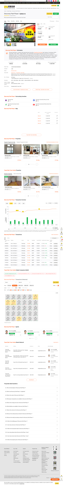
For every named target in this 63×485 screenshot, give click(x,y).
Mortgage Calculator (26, 458)
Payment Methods (25, 462)
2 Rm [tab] (41, 23)
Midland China (44, 455)
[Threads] (53, 447)
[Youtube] (56, 449)
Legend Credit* (44, 470)
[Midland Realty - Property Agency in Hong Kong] (9, 7)
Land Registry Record (35, 456)
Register (49, 2)
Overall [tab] (38, 23)
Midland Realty (44, 451)
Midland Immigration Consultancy (45, 460)
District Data (34, 460)
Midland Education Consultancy (44, 462)
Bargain (15, 456)
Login (46, 2)
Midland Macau (44, 456)
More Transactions (55, 234)
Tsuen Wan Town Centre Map (31, 134)
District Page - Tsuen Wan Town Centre (42, 89)
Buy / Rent (15, 452)
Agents (24, 452)
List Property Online (26, 451)
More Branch (56, 342)
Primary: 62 (13, 72)
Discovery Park (13, 70)
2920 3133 (32, 356)
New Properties (16, 451)
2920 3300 (32, 368)
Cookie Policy (22, 483)
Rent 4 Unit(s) (53, 44)
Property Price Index (35, 451)
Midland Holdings (6, 451)
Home (5, 11)
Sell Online (56, 479)
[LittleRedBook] (54, 457)
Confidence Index (35, 452)
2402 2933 (32, 374)
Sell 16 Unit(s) (42, 44)
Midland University (44, 469)
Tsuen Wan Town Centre (38, 52)
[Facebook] (53, 449)
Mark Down (15, 455)
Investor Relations (7, 452)
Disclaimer (47, 477)
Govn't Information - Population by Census (20, 89)
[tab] (9, 142)
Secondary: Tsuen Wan (20, 72)
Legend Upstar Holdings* (45, 452)
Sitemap (5, 455)
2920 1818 (32, 362)
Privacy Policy (52, 477)
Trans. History (49, 13)
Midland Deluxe (16, 458)
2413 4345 (32, 350)
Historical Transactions (35, 455)
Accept (57, 483)
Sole (14, 459)
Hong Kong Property (45, 465)
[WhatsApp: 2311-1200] (58, 5)
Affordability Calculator (26, 459)
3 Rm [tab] (44, 23)
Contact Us (24, 456)
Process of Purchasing (17, 462)
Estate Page (9, 11)
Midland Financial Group (45, 458)
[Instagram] (56, 447)
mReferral (43, 466)
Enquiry (24, 455)
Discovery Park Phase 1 (16, 11)
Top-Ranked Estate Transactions (35, 458)
